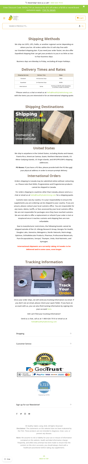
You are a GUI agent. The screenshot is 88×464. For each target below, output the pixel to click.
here (49, 309)
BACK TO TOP (44, 459)
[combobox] (43, 26)
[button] (79, 26)
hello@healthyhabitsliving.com (59, 92)
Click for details (49, 10)
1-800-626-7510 (56, 3)
